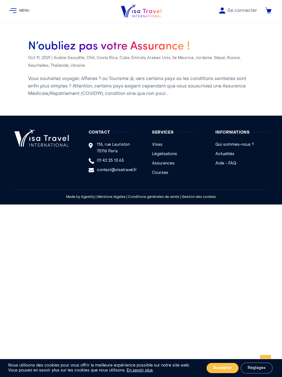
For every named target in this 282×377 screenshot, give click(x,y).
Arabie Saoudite (69, 58)
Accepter (222, 368)
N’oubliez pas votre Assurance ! (109, 44)
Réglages (257, 368)
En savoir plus (140, 370)
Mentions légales (111, 197)
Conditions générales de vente (153, 197)
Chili (90, 58)
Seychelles (38, 66)
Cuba (124, 58)
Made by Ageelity (80, 197)
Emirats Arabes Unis (150, 58)
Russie (233, 58)
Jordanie (204, 58)
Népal (219, 58)
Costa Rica (107, 58)
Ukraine (77, 66)
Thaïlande (60, 66)
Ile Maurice (183, 58)
